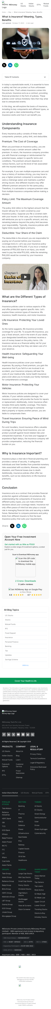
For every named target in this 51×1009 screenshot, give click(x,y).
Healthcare (22, 860)
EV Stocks (38, 810)
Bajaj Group (6, 885)
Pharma (21, 814)
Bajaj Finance (7, 838)
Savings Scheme (11, 660)
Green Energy (40, 814)
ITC (3, 850)
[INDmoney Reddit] (27, 734)
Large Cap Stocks (25, 873)
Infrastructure (23, 833)
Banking (8, 646)
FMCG (20, 822)
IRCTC (4, 846)
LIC (3, 853)
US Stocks (23, 5)
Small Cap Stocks (25, 881)
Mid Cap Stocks (24, 877)
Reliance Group (8, 881)
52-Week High (40, 894)
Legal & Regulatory (37, 763)
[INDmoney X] (13, 734)
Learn (18, 760)
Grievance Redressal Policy (38, 768)
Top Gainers (39, 882)
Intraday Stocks (41, 917)
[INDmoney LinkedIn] (8, 734)
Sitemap (19, 777)
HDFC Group (7, 893)
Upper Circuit (40, 902)
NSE (23, 955)
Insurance (9, 637)
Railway (21, 845)
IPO (6, 629)
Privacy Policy (35, 754)
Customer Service (20, 765)
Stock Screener (24, 909)
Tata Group (6, 873)
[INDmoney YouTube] (18, 734)
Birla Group (6, 889)
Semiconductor (41, 818)
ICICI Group (6, 908)
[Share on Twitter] (4, 65)
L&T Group (6, 901)
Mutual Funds (46, 5)
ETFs (39, 5)
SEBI (17, 955)
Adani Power (7, 842)
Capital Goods (23, 849)
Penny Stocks (23, 885)
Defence (21, 825)
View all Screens (24, 906)
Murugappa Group (9, 916)
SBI (3, 822)
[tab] (10, 794)
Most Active (39, 890)
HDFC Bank (6, 819)
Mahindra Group (8, 897)
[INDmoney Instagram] (22, 734)
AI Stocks (38, 806)
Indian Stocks (31, 5)
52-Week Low (40, 898)
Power (20, 829)
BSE (28, 955)
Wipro (4, 857)
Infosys (4, 834)
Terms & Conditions (37, 758)
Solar (37, 822)
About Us (19, 751)
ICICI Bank (6, 830)
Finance (21, 852)
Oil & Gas (21, 856)
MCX (34, 955)
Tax (6, 651)
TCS (3, 826)
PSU (20, 841)
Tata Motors (6, 808)
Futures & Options (5, 765)
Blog (17, 756)
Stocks (7, 620)
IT (19, 810)
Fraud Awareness (20, 772)
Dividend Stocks (24, 889)
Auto (20, 818)
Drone (37, 825)
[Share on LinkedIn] (10, 65)
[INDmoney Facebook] (3, 734)
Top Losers (39, 886)
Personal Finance (11, 642)
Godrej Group (7, 904)
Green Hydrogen (41, 829)
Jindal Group (7, 912)
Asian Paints (6, 865)
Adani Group (7, 877)
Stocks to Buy (40, 913)
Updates (8, 655)
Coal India (6, 861)
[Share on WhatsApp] (16, 65)
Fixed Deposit (10, 633)
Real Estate (22, 837)
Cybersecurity (40, 833)
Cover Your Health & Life (25, 681)
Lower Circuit (40, 905)
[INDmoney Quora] (32, 734)
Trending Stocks (41, 909)
